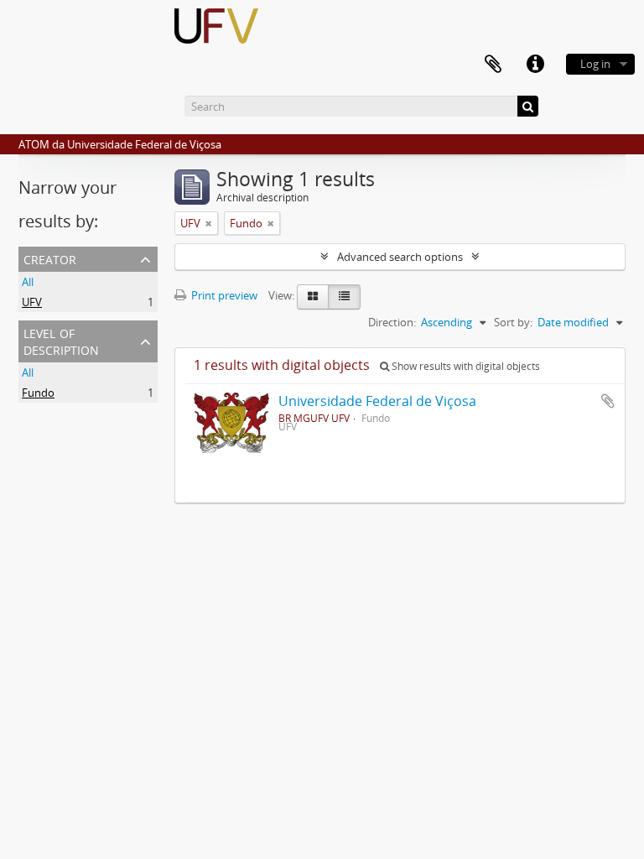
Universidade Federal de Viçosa (377, 401)
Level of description (61, 340)
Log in (595, 63)
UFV (32, 302)
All (28, 281)
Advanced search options (400, 256)
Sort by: (513, 322)
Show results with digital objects (464, 366)
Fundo (38, 392)
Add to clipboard (608, 401)
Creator (49, 258)
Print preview (223, 295)
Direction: (392, 322)
